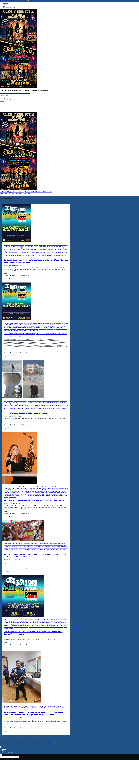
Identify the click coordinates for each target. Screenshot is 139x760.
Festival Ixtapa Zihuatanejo (55, 246)
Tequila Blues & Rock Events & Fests (32, 625)
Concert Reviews (51, 245)
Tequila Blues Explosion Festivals (21, 627)
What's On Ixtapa (32, 256)
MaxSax (52, 622)
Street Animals (42, 252)
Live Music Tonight (38, 249)
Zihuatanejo (39, 256)
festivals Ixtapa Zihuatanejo (35, 402)
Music (49, 251)
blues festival (7, 245)
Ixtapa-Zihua (24, 248)
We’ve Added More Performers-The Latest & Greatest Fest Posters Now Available (34, 500)
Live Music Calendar (49, 326)
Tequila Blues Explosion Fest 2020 (17, 255)
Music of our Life (55, 251)
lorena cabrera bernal (58, 249)
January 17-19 (60, 248)
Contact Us (5, 3)
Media (4, 6)
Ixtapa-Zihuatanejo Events (43, 248)
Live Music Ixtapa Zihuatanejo (26, 249)
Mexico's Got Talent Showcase (53, 546)
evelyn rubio (45, 246)
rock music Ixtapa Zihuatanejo (31, 329)
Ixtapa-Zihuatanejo (32, 248)
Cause (5, 543)
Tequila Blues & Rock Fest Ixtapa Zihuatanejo (19, 408)
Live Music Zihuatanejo (48, 249)
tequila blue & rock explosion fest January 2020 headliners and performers (36, 406)
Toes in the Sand (16, 256)
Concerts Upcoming (38, 246)
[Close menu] (0, 747)
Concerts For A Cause (14, 246)
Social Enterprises (34, 252)
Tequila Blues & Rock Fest (38, 494)
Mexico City (19, 251)
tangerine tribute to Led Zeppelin (53, 252)
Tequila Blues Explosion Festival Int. (53, 408)
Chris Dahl (52, 323)
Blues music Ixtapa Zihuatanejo (17, 245)
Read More (7, 279)
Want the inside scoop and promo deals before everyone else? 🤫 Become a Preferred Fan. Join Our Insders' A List (25, 0)
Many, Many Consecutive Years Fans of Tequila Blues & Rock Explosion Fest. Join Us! (35, 334)
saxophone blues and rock (15, 252)
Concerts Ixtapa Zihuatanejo (26, 246)
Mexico (60, 404)
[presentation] (36, 223)
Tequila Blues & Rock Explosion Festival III (40, 253)
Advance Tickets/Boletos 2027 (9, 7)
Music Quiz (5, 4)
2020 (5, 323)
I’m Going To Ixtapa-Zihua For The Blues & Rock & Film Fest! (26, 413)
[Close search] (1, 755)
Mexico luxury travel (27, 251)
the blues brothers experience (53, 255)
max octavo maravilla (11, 251)
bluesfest (36, 245)
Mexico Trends (36, 251)
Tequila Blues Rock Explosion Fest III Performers (36, 255)
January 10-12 (53, 248)
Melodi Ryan (55, 404)
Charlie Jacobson (42, 245)
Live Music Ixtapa (15, 249)
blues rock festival (29, 245)
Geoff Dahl (15, 248)
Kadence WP (50, 742)
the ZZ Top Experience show (33, 330)
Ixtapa (19, 248)
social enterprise (25, 252)
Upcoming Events (24, 256)
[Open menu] (1, 195)
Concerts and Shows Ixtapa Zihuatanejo (50, 401)
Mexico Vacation (43, 251)
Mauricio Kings (46, 327)
